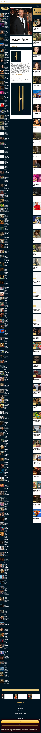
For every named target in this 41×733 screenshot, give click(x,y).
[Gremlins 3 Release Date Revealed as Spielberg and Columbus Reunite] (2, 417)
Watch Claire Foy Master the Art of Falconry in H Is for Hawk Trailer (6, 423)
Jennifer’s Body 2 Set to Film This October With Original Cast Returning (6, 67)
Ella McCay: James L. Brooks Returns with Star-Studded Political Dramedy (6, 453)
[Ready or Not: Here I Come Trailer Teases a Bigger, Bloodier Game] (2, 264)
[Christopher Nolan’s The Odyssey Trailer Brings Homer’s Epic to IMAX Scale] (2, 298)
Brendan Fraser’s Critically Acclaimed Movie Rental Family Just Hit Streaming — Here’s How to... (6, 258)
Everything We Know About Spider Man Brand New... (36, 379)
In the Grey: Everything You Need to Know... (36, 435)
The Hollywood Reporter (18, 74)
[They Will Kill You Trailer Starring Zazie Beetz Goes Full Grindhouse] (2, 282)
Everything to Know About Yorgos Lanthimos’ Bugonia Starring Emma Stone (6, 571)
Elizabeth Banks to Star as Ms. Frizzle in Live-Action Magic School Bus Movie (6, 112)
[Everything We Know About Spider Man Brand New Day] (2, 192)
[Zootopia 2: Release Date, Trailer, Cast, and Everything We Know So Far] (2, 652)
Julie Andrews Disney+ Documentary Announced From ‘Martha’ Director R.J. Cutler (6, 61)
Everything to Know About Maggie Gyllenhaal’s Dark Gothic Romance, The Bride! (6, 222)
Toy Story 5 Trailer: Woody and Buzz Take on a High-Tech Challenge (6, 252)
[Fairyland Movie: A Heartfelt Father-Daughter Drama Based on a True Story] (2, 592)
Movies (34, 68)
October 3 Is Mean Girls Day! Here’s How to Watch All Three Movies (6, 504)
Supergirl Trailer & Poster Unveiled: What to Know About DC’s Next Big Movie (6, 332)
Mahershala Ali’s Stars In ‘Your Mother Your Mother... (36, 100)
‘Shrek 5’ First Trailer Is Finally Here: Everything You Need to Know (6, 123)
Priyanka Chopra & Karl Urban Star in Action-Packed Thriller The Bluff (6, 277)
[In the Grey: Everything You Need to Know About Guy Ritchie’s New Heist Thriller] (2, 210)
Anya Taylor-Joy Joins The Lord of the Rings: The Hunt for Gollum (6, 128)
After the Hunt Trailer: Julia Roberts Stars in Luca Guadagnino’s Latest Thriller (6, 681)
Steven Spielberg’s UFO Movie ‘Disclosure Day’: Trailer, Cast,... (36, 449)
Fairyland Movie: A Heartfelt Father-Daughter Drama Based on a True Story (6, 593)
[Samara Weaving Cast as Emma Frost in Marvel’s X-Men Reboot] (2, 51)
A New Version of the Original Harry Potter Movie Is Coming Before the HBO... (6, 373)
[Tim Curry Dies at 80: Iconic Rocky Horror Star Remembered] (2, 696)
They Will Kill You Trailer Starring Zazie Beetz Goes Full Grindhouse (6, 283)
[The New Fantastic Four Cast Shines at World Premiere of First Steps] (2, 669)
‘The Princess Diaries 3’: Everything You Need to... (36, 72)
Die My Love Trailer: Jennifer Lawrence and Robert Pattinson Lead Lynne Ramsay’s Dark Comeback (6, 536)
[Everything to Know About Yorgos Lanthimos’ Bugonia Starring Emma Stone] (2, 571)
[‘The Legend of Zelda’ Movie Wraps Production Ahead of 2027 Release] (2, 133)
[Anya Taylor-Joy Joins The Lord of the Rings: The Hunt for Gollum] (2, 128)
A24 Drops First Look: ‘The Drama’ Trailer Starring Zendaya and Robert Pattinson (6, 340)
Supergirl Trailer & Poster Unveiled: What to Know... (36, 519)
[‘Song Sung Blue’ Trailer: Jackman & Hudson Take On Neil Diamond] (2, 529)
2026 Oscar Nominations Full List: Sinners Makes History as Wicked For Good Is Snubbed (6, 271)
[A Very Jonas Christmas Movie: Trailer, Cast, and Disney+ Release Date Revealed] (2, 548)
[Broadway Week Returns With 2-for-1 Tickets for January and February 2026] (2, 288)
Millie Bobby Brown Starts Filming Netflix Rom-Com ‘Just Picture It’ (6, 514)
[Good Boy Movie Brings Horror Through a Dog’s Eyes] (2, 587)
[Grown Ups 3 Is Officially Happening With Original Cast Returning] (2, 20)
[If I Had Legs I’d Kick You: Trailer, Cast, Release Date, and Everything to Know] (2, 605)
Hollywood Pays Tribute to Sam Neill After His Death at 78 (6, 88)
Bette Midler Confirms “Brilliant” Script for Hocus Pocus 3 (6, 466)
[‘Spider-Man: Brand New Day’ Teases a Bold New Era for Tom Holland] (2, 641)
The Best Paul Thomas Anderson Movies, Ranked (6, 509)
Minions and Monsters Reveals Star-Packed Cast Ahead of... (36, 282)
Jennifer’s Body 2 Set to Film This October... (36, 113)
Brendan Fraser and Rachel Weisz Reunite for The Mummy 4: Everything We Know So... (6, 429)
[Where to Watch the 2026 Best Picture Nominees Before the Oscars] (2, 216)
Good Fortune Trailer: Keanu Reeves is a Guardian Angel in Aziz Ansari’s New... (6, 663)
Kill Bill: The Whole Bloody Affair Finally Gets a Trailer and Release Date (6, 413)
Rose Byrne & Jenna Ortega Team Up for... (36, 127)
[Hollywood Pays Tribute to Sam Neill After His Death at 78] (2, 88)
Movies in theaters (5, 8)
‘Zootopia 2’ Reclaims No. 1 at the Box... (36, 491)
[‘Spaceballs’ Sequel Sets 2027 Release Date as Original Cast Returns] (2, 138)
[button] (39, 720)
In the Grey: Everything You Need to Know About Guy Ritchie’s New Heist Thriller (6, 210)
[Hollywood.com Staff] (37, 10)
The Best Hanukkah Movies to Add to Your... (36, 463)
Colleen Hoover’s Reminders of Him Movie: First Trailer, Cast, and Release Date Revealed (6, 461)
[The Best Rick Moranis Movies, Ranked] (2, 519)
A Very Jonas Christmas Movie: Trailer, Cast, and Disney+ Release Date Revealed (6, 548)
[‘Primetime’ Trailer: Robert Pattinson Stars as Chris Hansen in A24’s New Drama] (2, 38)
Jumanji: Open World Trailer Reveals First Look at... (36, 42)
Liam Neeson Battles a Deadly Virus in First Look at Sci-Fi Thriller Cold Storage (6, 636)
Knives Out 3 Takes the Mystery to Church (6, 326)
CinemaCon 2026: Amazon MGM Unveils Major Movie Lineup (6, 162)
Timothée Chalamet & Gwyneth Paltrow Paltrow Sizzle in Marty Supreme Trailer (6, 600)
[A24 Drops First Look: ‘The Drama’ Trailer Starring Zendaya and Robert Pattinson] (2, 338)
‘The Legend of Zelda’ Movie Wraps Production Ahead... (36, 324)
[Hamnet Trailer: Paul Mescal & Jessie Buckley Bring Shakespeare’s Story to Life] (2, 493)
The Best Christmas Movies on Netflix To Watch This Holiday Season (6, 315)
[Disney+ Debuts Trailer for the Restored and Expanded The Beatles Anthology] (2, 384)
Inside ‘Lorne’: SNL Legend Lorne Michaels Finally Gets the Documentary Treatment (6, 235)
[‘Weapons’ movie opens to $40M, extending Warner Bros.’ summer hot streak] (2, 611)
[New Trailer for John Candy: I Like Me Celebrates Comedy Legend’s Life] (2, 554)
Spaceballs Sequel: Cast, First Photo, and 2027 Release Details (6, 524)
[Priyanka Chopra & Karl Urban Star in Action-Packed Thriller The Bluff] (2, 277)
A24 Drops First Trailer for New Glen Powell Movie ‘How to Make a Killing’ (6, 357)
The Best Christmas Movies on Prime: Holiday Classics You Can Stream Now (6, 346)
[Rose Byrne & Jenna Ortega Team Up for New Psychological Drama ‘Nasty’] (2, 72)
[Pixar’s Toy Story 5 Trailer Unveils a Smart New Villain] (2, 401)
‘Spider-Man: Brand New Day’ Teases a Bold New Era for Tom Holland (6, 641)
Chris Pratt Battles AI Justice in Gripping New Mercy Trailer (6, 352)
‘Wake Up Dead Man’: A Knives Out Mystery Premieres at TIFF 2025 (6, 543)
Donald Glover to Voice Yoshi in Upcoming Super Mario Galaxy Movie (6, 206)
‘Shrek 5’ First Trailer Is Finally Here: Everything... (36, 254)
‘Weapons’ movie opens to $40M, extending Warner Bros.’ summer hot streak (6, 612)
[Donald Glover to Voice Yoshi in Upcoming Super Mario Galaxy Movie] (2, 205)
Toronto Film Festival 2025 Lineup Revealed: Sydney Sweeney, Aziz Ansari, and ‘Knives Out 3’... (6, 675)
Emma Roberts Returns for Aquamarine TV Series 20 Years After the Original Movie (6, 106)
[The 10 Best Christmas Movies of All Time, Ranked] (2, 294)
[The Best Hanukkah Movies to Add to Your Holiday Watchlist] (2, 310)
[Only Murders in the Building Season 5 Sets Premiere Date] (2, 658)
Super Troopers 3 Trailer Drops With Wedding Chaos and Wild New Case (6, 157)
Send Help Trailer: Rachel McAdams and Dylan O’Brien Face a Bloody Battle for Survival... (6, 480)
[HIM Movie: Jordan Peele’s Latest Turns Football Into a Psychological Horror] (2, 623)
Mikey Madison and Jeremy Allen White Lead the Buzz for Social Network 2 (6, 646)
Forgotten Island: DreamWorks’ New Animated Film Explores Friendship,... (36, 351)
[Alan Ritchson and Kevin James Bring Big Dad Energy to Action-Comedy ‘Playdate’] (2, 406)
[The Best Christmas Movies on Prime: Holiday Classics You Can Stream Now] (2, 345)
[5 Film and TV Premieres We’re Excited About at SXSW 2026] (2, 201)
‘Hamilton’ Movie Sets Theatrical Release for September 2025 (6, 630)
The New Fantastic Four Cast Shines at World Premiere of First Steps (6, 669)
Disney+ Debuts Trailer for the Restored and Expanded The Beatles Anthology (6, 385)
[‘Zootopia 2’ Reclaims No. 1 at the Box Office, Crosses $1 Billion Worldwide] (2, 321)
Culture (34, 166)
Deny (20, 724)
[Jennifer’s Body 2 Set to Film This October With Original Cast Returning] (2, 66)
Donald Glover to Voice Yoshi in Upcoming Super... (36, 421)
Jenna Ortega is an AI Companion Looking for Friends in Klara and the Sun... (6, 117)
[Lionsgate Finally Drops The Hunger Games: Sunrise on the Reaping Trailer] (2, 366)
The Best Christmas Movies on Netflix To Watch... (36, 477)
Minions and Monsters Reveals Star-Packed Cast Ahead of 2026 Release (6, 152)
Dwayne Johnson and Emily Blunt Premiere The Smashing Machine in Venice (6, 560)
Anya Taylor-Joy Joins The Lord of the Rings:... (36, 268)
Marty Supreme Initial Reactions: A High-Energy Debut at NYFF (6, 499)
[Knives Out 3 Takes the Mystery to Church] (2, 327)
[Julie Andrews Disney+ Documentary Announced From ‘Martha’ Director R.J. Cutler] (2, 60)
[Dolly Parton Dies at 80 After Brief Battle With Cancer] (16, 696)
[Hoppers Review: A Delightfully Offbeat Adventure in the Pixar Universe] (2, 228)
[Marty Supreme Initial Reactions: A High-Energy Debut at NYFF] (2, 499)
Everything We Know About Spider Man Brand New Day (6, 192)
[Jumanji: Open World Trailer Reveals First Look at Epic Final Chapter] (2, 56)
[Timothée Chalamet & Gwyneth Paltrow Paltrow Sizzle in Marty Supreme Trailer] (2, 599)
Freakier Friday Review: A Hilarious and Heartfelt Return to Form (6, 618)
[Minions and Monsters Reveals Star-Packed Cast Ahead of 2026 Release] (2, 151)
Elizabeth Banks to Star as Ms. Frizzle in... (36, 225)
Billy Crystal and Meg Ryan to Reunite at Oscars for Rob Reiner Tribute (6, 241)
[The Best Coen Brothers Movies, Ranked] (2, 577)
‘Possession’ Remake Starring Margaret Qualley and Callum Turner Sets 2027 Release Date (6, 26)
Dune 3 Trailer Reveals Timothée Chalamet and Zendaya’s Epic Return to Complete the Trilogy (6, 187)
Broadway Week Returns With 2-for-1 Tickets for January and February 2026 (6, 289)
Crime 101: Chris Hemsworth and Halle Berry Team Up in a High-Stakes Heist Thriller (6, 442)
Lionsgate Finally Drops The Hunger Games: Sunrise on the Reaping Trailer (6, 367)
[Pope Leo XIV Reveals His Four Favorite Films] (2, 397)
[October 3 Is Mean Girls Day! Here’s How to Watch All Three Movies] (2, 504)
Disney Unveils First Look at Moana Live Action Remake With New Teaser (6, 379)
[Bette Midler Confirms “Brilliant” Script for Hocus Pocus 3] (2, 466)
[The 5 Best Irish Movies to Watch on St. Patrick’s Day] (2, 196)
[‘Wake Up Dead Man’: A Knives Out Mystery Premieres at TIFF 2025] (2, 542)
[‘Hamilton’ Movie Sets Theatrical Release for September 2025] (2, 629)
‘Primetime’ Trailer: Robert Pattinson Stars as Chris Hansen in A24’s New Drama (6, 39)
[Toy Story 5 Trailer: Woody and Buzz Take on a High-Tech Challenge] (2, 251)
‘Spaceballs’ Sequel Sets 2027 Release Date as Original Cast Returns (6, 139)
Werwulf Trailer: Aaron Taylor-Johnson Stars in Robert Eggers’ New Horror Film (6, 99)
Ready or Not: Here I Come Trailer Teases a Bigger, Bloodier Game (6, 264)
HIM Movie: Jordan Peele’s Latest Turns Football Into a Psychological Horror (6, 624)
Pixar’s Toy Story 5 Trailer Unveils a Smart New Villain (6, 401)
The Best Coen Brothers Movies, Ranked (5, 577)
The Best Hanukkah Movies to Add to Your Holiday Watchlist (6, 310)
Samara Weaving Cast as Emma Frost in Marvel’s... (36, 28)
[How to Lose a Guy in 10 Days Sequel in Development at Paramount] (2, 15)
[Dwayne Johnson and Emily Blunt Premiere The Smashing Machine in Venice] (2, 559)
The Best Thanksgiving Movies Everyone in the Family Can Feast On (6, 362)
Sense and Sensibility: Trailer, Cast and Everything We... (36, 142)
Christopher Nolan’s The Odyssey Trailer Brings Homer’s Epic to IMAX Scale (6, 299)
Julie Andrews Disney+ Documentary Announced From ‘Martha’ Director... (36, 56)
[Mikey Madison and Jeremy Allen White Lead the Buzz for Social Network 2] (2, 646)
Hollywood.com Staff (14, 46)
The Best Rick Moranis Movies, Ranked (6, 519)
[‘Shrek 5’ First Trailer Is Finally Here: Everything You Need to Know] (2, 123)
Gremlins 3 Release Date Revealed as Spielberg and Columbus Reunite (6, 418)
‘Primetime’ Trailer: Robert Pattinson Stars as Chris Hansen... (36, 86)
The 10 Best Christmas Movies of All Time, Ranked (6, 293)
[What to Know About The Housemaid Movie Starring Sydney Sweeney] (2, 434)
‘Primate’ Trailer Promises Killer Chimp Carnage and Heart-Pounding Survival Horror (6, 472)
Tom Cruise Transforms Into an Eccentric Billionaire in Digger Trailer (6, 83)
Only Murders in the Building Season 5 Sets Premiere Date (6, 658)
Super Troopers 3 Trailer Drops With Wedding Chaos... (36, 296)
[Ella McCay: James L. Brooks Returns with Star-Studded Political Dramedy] (2, 453)
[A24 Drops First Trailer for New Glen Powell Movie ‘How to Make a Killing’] (2, 356)
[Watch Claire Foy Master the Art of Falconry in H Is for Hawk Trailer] (2, 423)
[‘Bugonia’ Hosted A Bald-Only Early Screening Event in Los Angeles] (2, 447)
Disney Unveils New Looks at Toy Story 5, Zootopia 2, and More (6, 566)
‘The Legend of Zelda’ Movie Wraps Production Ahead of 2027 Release (6, 134)
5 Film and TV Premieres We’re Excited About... (35, 407)
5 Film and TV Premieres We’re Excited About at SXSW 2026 (6, 201)
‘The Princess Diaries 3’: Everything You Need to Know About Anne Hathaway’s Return (6, 33)
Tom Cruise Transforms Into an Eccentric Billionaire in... (36, 156)
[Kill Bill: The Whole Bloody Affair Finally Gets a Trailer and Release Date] (2, 412)
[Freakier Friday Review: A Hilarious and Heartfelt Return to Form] (2, 618)
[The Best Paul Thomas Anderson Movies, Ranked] (2, 509)
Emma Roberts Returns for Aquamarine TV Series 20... (36, 211)
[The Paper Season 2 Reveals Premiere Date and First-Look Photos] (30, 696)
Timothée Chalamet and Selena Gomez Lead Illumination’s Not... (36, 184)
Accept (20, 721)
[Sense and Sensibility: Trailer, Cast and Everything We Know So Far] (2, 77)
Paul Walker (21, 63)
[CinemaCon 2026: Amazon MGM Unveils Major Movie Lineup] (2, 162)
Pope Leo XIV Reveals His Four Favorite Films (6, 396)
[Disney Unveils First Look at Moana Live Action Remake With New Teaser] (2, 379)
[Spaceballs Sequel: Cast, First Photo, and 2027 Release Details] (2, 523)
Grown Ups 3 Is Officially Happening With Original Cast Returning (6, 20)
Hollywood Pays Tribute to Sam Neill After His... (36, 169)
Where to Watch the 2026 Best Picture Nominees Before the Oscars (6, 217)
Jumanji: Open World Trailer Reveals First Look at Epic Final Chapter (6, 56)
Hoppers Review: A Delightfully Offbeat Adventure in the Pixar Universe (6, 228)
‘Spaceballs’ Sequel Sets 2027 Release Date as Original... (36, 337)
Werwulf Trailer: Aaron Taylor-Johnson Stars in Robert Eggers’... (36, 197)
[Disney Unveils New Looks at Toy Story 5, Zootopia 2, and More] (2, 566)
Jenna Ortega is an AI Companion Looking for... (36, 240)
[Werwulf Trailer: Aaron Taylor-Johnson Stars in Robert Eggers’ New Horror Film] (2, 98)
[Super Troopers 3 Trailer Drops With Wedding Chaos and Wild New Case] (2, 156)
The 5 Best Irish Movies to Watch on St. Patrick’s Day (6, 196)
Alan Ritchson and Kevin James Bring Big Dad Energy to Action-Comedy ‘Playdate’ (6, 407)
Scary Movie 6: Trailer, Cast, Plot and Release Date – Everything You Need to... (6, 246)
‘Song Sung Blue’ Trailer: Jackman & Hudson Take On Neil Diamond (6, 529)
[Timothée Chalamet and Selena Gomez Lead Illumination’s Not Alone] (2, 92)
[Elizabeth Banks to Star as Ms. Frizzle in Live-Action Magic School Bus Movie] (2, 111)
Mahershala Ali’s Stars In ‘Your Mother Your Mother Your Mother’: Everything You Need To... (6, 45)
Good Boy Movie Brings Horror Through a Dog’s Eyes (6, 588)
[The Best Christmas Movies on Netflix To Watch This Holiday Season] (2, 315)
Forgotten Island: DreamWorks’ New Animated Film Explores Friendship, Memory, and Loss (6, 145)
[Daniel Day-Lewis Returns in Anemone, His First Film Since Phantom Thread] (2, 582)
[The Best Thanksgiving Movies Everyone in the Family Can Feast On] (2, 361)
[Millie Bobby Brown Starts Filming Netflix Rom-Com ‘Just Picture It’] (2, 514)
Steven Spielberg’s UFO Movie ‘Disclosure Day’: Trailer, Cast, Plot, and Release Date (6, 304)
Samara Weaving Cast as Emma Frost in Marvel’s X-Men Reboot (6, 51)
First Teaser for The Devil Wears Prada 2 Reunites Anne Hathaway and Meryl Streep (6, 391)
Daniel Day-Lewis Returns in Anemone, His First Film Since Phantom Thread (6, 582)
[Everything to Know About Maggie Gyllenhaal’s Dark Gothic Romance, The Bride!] (2, 222)
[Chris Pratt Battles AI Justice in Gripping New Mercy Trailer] (2, 351)
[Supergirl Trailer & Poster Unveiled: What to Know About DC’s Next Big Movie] (2, 331)
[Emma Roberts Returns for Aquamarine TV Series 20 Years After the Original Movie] (2, 105)
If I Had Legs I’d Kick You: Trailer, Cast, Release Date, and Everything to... (6, 606)
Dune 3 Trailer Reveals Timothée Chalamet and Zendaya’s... (36, 365)
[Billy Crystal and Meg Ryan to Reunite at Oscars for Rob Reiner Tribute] (2, 241)
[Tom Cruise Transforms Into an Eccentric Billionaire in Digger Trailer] (2, 83)
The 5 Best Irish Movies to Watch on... (36, 393)
